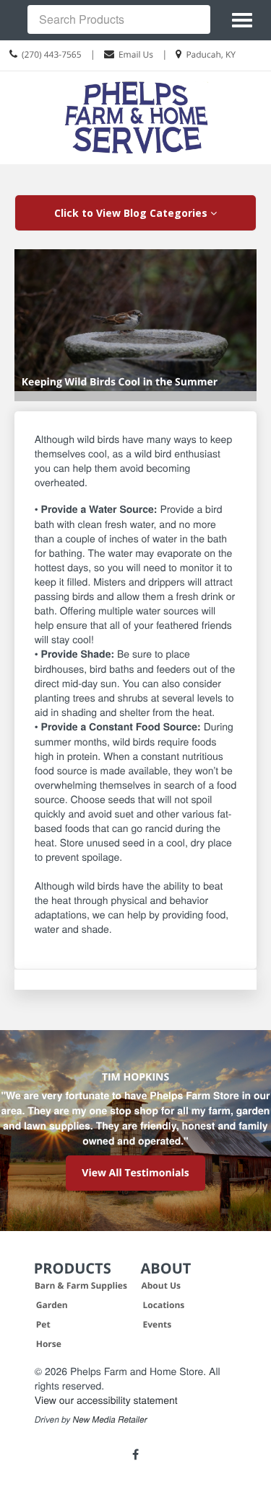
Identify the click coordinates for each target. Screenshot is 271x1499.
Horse (48, 1344)
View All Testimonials (135, 1173)
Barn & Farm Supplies (81, 1285)
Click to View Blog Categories (132, 213)
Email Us (136, 54)
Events (157, 1324)
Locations (164, 1305)
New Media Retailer (110, 1420)
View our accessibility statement (106, 1399)
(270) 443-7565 (52, 54)
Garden (52, 1305)
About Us (161, 1285)
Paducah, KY (211, 54)
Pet (43, 1324)
